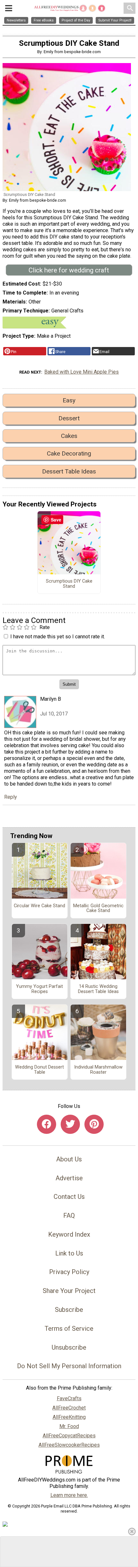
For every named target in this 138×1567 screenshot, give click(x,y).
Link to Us (69, 1253)
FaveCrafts (69, 1398)
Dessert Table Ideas (69, 471)
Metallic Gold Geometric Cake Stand (98, 908)
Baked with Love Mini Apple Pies (81, 372)
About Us (69, 1159)
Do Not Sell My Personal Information (69, 1366)
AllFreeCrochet (69, 1408)
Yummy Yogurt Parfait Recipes (39, 989)
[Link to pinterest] (94, 1124)
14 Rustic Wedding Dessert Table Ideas (98, 989)
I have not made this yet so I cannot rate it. (57, 637)
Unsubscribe (69, 1347)
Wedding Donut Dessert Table (39, 1070)
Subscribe (69, 1309)
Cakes (69, 436)
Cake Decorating (69, 453)
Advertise (69, 1178)
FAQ (69, 1215)
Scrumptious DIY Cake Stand (69, 584)
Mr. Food (69, 1426)
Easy (69, 400)
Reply (10, 797)
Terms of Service (69, 1328)
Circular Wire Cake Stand (39, 906)
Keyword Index (69, 1234)
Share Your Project (69, 1291)
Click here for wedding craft (69, 270)
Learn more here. (69, 1495)
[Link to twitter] (70, 1124)
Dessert (69, 418)
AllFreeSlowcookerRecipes (69, 1445)
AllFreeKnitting (69, 1417)
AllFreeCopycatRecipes (69, 1436)
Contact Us (69, 1196)
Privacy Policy (69, 1272)
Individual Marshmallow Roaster (98, 1070)
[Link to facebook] (46, 1124)
